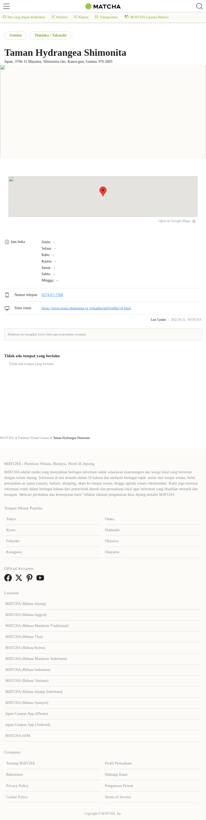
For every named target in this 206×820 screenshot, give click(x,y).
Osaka (109, 519)
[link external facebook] (9, 579)
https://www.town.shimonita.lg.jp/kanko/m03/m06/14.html (86, 308)
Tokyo (11, 519)
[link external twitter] (20, 579)
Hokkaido (112, 530)
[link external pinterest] (30, 579)
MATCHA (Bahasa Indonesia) (27, 670)
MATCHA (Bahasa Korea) (25, 648)
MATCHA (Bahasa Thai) (24, 637)
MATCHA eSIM (17, 736)
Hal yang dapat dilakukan (26, 17)
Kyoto (11, 530)
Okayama (112, 552)
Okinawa (111, 541)
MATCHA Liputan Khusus (149, 17)
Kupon (84, 17)
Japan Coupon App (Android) (27, 725)
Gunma (15, 35)
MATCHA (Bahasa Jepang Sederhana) (34, 692)
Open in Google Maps (174, 221)
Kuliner (61, 17)
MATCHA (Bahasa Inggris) (26, 615)
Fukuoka (12, 541)
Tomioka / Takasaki (51, 35)
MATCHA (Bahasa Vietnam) (27, 681)
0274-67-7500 (52, 295)
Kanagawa (14, 552)
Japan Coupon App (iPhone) (26, 714)
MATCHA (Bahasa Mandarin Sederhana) (36, 659)
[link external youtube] (41, 579)
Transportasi (109, 17)
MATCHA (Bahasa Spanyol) (26, 703)
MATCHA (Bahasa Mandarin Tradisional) (37, 626)
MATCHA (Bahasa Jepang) (25, 604)
